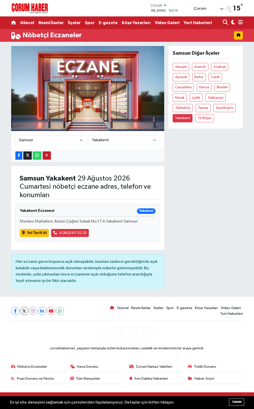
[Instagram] (33, 311)
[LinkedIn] (42, 311)
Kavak (180, 97)
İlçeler (74, 23)
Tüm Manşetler (88, 378)
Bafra (198, 77)
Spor (90, 23)
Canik (215, 77)
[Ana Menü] (239, 22)
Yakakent (182, 118)
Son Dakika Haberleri (151, 378)
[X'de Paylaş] (27, 155)
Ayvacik (181, 77)
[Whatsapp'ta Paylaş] (37, 155)
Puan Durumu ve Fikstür (35, 378)
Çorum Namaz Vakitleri (154, 366)
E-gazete (108, 23)
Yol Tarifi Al (37, 233)
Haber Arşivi (204, 378)
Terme (203, 108)
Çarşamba (183, 87)
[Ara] (226, 22)
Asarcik (200, 67)
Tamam (236, 402)
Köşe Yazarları (136, 23)
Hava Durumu (87, 366)
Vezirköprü (224, 108)
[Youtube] (51, 311)
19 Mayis (205, 118)
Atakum (220, 67)
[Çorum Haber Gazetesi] (29, 8)
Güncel (27, 23)
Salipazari (215, 97)
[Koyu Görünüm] (232, 22)
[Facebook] (15, 311)
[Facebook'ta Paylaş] (18, 155)
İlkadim (222, 87)
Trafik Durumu (205, 366)
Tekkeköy (182, 108)
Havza (204, 87)
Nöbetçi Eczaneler (32, 366)
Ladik (196, 97)
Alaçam (181, 67)
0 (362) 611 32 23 (73, 233)
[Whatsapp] (60, 311)
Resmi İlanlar (51, 23)
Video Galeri (167, 23)
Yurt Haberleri (198, 23)
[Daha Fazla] (47, 155)
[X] (24, 311)
